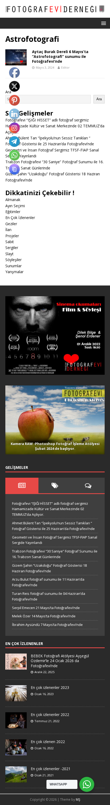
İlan (8, 229)
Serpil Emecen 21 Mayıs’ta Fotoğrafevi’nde (46, 607)
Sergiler (11, 247)
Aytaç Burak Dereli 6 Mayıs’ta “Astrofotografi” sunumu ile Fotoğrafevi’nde (60, 56)
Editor (65, 67)
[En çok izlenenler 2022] (16, 725)
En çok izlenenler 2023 (50, 687)
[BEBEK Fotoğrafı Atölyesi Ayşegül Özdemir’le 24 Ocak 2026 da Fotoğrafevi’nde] (16, 666)
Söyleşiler (13, 259)
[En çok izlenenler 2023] (16, 698)
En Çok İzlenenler (20, 217)
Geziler (11, 223)
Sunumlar (13, 265)
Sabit (9, 241)
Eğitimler (12, 211)
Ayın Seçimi (15, 205)
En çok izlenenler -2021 (50, 768)
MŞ (78, 799)
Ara (99, 99)
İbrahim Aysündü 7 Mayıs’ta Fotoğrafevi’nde (47, 624)
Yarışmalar (14, 271)
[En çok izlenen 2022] (16, 752)
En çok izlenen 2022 (48, 741)
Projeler (12, 235)
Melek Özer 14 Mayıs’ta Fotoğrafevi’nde (44, 616)
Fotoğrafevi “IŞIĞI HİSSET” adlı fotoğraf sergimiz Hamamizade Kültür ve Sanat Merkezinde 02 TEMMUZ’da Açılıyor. (54, 126)
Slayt (9, 253)
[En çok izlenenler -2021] (16, 779)
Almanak (12, 199)
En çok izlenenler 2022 (50, 714)
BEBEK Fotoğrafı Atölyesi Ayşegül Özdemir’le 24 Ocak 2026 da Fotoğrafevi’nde (60, 660)
